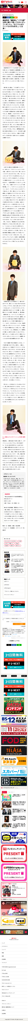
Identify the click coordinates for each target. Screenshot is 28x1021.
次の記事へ (24, 676)
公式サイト (6, 581)
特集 (3, 952)
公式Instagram (7, 588)
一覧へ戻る (14, 676)
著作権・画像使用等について (8, 1007)
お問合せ (4, 1010)
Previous (2, 932)
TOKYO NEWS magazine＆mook (9, 967)
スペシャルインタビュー (7, 15)
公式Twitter (6, 584)
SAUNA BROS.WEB (6, 980)
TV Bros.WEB (4, 973)
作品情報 (4, 959)
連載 (3, 956)
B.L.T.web (4, 970)
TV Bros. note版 (5, 976)
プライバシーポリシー (6, 1003)
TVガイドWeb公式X (6, 996)
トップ (3, 943)
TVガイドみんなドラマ (7, 983)
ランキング (4, 962)
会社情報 (4, 1013)
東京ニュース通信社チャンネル (8, 986)
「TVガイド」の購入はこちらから (11, 591)
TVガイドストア (5, 989)
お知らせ (4, 1000)
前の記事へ (4, 676)
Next (26, 932)
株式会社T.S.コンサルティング (8, 993)
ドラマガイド (5, 946)
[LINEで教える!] (12, 17)
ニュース (4, 949)
